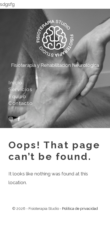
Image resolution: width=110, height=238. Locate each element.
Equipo (17, 96)
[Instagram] (11, 119)
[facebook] (19, 119)
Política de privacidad (80, 208)
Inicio (15, 82)
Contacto (20, 103)
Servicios (20, 89)
